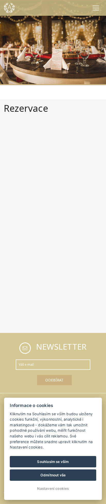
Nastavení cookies (53, 488)
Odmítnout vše (53, 475)
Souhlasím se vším (53, 462)
